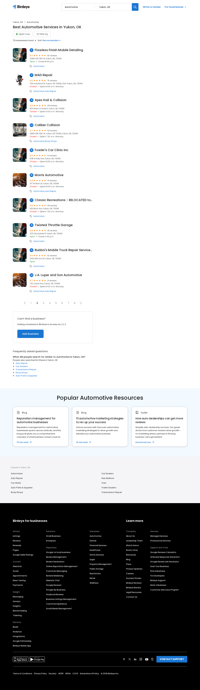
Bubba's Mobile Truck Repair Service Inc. (64, 250)
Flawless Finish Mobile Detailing (59, 50)
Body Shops (51, 141)
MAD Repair (43, 75)
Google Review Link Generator (164, 561)
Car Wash (16, 482)
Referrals (17, 545)
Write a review (152, 7)
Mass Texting (19, 580)
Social (15, 571)
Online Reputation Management (62, 566)
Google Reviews (53, 585)
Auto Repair (50, 91)
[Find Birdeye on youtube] (146, 659)
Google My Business (55, 589)
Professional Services (160, 540)
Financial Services (98, 545)
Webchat (17, 566)
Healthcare (95, 550)
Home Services (97, 554)
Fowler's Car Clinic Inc (51, 150)
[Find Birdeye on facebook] (124, 659)
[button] (25, 303)
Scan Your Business (159, 566)
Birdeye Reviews (134, 583)
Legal (92, 559)
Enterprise (51, 540)
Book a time (132, 550)
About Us (130, 536)
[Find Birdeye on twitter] (129, 659)
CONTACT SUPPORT (172, 659)
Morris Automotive (49, 175)
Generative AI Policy (89, 673)
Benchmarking (20, 610)
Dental (93, 540)
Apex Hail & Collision (50, 100)
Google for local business (58, 552)
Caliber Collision (47, 125)
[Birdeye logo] (22, 7)
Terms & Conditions (22, 673)
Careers (130, 573)
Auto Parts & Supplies (26, 375)
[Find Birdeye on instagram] (141, 659)
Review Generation (55, 561)
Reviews (17, 540)
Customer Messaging (56, 571)
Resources (131, 554)
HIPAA (68, 673)
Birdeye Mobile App (22, 645)
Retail (92, 578)
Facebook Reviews (55, 594)
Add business (30, 333)
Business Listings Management (61, 599)
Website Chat (53, 580)
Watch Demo (132, 545)
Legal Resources (134, 592)
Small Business (53, 536)
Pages (16, 550)
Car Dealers (22, 366)
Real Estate (95, 573)
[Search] (135, 7)
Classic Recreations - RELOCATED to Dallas (64, 200)
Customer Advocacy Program (164, 589)
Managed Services (159, 536)
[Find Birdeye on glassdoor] (152, 659)
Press (128, 564)
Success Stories (133, 578)
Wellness (94, 583)
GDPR (60, 673)
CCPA (75, 673)
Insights (17, 606)
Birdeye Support (158, 580)
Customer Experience (56, 603)
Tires (103, 482)
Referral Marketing (54, 575)
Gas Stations (107, 478)
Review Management (56, 557)
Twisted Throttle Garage (54, 225)
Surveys (16, 601)
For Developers (157, 575)
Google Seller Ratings (23, 554)
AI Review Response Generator (165, 557)
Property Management (101, 564)
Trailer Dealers (108, 487)
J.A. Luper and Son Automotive (58, 275)
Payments (18, 585)
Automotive (38, 66)
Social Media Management (59, 608)
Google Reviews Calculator (163, 552)
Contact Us (131, 597)
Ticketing (17, 615)
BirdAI (15, 627)
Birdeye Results (133, 587)
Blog (128, 559)
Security (52, 673)
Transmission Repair (26, 369)
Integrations (19, 636)
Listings (16, 536)
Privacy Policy (40, 673)
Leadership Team (134, 540)
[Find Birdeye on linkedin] (135, 659)
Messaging (18, 596)
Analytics (17, 631)
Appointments (20, 575)
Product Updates (134, 569)
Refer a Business (158, 585)
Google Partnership (22, 641)
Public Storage (96, 569)
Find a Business (157, 571)
